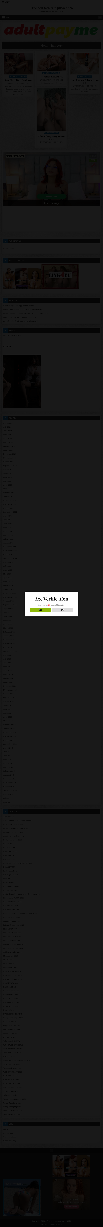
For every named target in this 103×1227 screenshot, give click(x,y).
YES (40, 610)
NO (62, 610)
